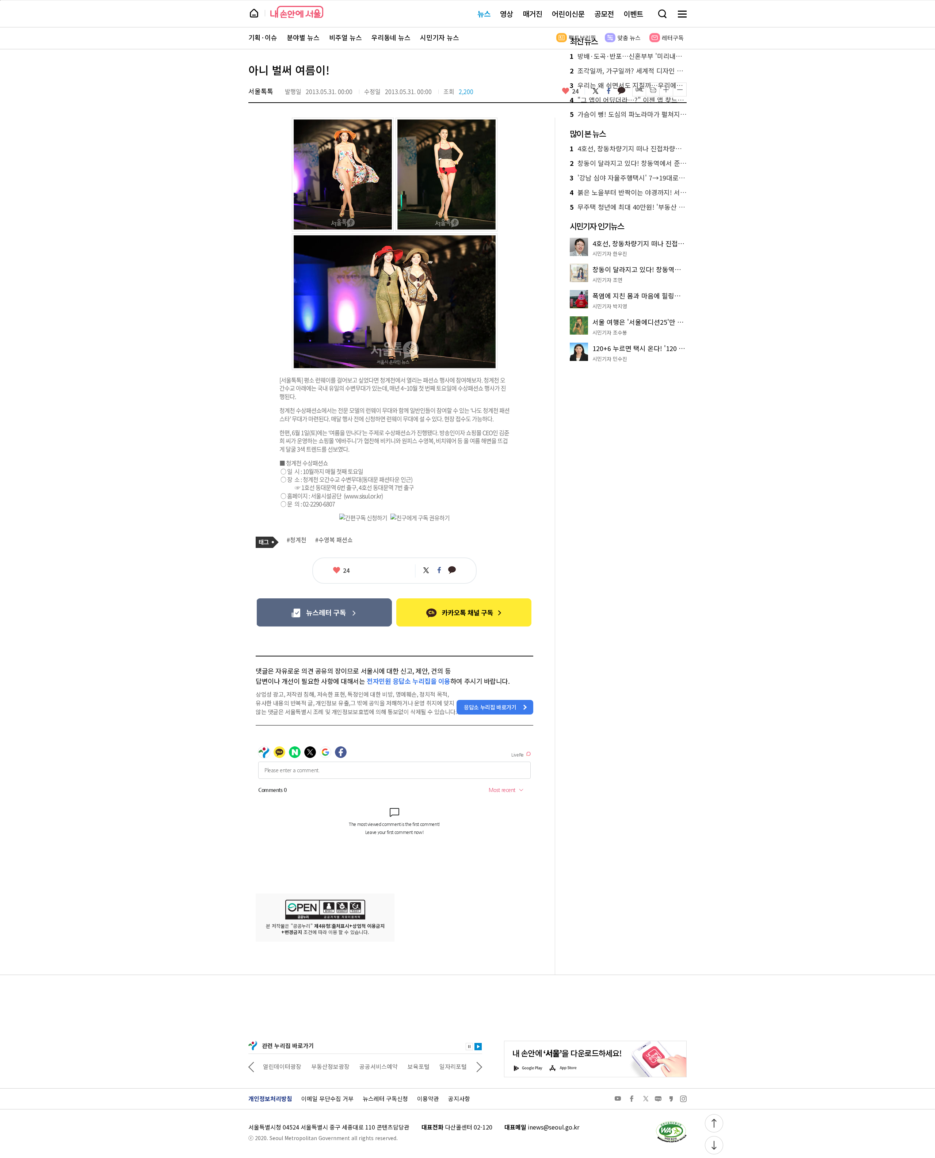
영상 (506, 13)
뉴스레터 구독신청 (385, 1098)
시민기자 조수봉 (609, 332)
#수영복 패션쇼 (334, 540)
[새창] (324, 612)
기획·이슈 (262, 37)
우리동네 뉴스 (391, 37)
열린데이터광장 (282, 1066)
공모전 (604, 13)
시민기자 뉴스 (439, 37)
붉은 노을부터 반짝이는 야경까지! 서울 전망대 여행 (628, 192)
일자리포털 (453, 1066)
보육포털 (419, 1066)
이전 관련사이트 (251, 1066)
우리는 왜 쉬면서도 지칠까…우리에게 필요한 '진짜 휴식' (628, 85)
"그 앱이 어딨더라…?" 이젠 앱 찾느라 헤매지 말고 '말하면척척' (628, 100)
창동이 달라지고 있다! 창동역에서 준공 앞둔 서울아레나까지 (628, 163)
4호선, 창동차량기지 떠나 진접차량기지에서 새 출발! (628, 148)
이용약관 (428, 1098)
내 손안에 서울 (296, 12)
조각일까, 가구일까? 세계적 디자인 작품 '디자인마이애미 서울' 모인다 (628, 71)
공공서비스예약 (378, 1066)
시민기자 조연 (607, 279)
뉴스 (484, 13)
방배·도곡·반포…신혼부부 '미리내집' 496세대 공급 (628, 56)
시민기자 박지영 (609, 306)
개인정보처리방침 (270, 1098)
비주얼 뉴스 (345, 37)
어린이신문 (568, 13)
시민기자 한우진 (609, 253)
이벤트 (633, 13)
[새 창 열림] (671, 1123)
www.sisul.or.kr (363, 495)
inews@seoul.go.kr (553, 1127)
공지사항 (459, 1098)
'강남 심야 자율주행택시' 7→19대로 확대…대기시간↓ (628, 178)
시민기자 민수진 (609, 358)
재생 (478, 1046)
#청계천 (296, 540)
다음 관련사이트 (479, 1066)
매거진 (532, 13)
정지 (469, 1046)
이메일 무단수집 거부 (327, 1098)
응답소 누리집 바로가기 (490, 707)
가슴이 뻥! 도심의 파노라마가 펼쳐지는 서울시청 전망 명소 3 (628, 114)
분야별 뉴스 (303, 37)
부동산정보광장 (330, 1066)
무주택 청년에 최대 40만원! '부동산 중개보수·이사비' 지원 (628, 207)
